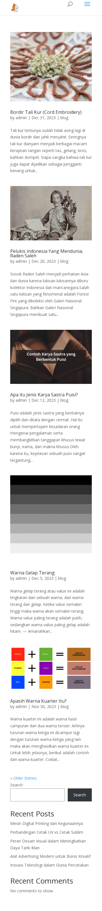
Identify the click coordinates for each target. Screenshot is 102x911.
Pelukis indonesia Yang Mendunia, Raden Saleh (46, 253)
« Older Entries (23, 778)
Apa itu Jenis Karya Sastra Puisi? (44, 395)
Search (16, 785)
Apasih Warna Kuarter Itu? (38, 701)
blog (64, 117)
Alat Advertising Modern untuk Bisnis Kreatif (50, 856)
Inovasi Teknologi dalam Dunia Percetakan (49, 865)
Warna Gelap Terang (32, 573)
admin (21, 117)
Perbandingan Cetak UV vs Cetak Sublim (46, 832)
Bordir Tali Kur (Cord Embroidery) (46, 112)
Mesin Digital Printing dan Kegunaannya (46, 823)
